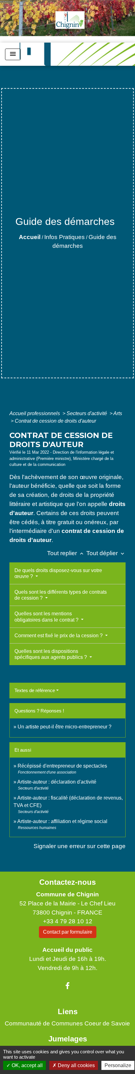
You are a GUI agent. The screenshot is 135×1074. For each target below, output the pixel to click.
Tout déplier (106, 553)
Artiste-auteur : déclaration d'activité (56, 782)
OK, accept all (26, 1065)
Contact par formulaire (67, 932)
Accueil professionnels (35, 413)
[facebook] (67, 986)
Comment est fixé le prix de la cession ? (59, 635)
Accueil (29, 237)
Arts (117, 413)
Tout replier (66, 553)
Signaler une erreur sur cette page (80, 846)
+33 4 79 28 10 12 (67, 921)
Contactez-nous (67, 882)
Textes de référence (34, 690)
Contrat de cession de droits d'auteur (55, 421)
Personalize (118, 1065)
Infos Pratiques (64, 237)
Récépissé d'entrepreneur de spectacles (62, 766)
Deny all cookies (76, 1065)
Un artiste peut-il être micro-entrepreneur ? (64, 726)
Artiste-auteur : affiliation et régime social (62, 821)
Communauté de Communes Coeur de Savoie (67, 1023)
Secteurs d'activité (87, 413)
